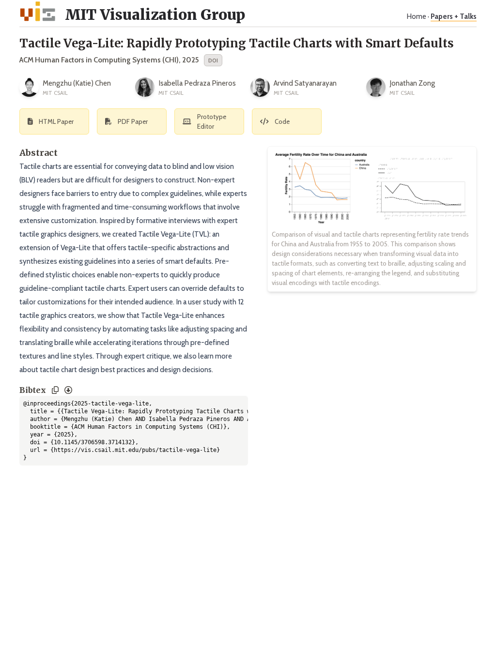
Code (282, 121)
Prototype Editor (211, 121)
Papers (454, 16)
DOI (213, 60)
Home (416, 16)
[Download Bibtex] (68, 390)
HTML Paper (56, 121)
